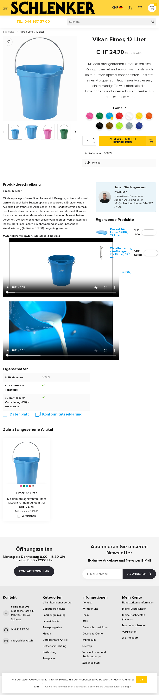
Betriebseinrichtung (54, 646)
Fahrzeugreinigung (54, 615)
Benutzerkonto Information (138, 602)
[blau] (27, 486)
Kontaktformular (34, 571)
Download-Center (93, 633)
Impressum (89, 640)
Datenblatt (19, 414)
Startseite (8, 32)
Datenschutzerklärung (95, 627)
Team (85, 615)
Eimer (125, 272)
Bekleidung (49, 652)
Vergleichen (29, 516)
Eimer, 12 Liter (26, 493)
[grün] (24, 486)
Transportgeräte (52, 627)
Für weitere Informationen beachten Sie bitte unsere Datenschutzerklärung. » (88, 686)
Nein (36, 686)
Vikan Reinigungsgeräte (57, 602)
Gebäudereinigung (54, 609)
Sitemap (87, 646)
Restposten (49, 658)
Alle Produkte (130, 638)
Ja (141, 679)
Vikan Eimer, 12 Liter (32, 32)
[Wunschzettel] (140, 8)
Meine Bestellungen (134, 609)
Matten (47, 633)
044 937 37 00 (20, 629)
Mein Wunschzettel (133, 625)
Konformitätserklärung (62, 414)
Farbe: (119, 108)
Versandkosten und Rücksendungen (94, 654)
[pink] (21, 486)
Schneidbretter (51, 621)
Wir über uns (90, 609)
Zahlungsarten (91, 663)
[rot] (30, 486)
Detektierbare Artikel (55, 640)
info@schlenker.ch (22, 640)
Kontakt (87, 602)
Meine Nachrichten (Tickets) (133, 617)
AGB (85, 621)
